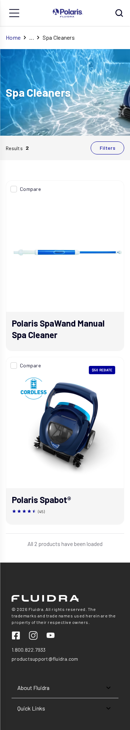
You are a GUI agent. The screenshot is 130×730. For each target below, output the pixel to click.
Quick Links (31, 708)
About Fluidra (33, 687)
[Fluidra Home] (68, 13)
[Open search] (119, 13)
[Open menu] (14, 13)
